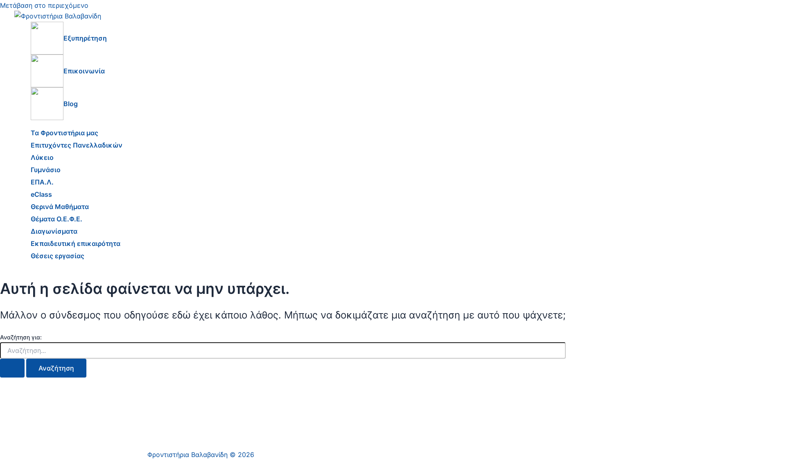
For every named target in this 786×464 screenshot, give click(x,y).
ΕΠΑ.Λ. (42, 182)
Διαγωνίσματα (54, 231)
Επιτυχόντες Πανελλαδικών (76, 145)
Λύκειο (42, 157)
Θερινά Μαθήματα (60, 206)
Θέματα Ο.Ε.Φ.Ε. (56, 219)
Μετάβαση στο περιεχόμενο (44, 5)
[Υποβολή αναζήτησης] (12, 368)
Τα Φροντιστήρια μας (64, 133)
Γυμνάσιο (46, 170)
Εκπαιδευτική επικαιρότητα (75, 243)
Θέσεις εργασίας (57, 256)
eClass (41, 194)
